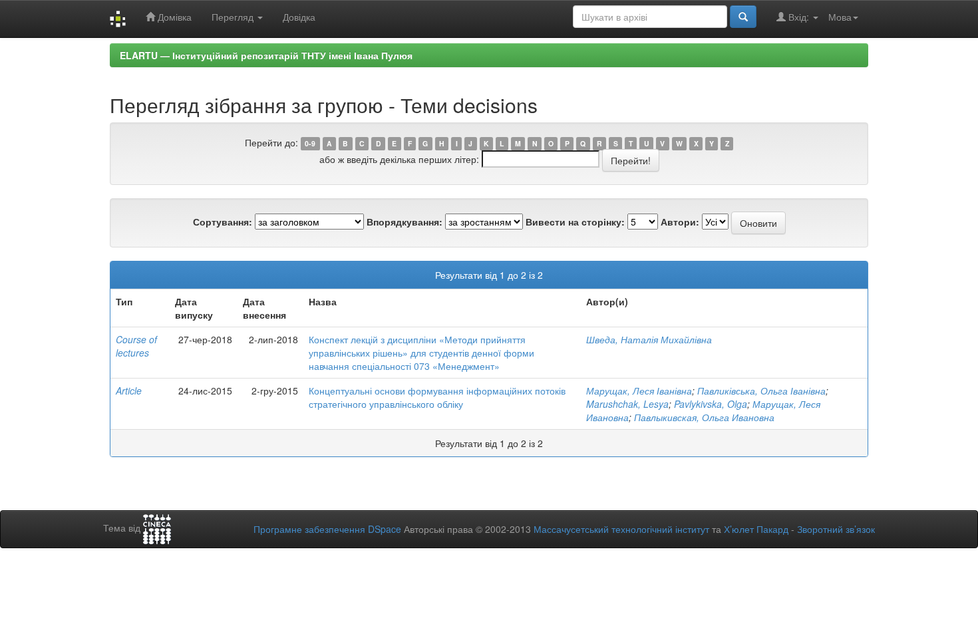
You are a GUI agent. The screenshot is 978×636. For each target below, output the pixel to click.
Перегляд (234, 16)
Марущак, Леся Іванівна (639, 390)
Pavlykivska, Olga (710, 403)
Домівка (173, 16)
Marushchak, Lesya (627, 403)
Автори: (680, 221)
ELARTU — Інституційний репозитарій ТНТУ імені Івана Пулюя (266, 55)
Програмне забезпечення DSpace (327, 529)
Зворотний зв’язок (836, 529)
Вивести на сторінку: (575, 221)
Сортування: (222, 221)
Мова (840, 16)
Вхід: (799, 16)
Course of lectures (136, 346)
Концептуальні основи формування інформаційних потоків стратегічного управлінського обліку (437, 397)
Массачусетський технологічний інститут (621, 529)
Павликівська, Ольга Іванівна (761, 390)
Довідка (299, 16)
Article (129, 390)
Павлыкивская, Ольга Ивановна (704, 417)
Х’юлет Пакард (756, 529)
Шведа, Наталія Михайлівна (649, 339)
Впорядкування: (404, 221)
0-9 (310, 143)
